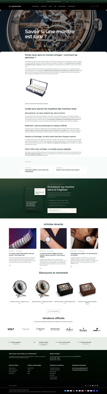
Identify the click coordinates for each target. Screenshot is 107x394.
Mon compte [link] (11, 373)
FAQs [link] (29, 371)
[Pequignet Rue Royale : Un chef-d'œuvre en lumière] (84, 238)
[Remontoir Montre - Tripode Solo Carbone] (42, 289)
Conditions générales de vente (45, 391)
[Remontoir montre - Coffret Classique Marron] (87, 289)
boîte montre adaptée (61, 149)
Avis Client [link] (52, 375)
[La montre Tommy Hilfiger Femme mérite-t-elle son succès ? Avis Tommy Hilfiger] (53, 238)
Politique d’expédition (37, 391)
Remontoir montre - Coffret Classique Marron (87, 302)
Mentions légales (53, 391)
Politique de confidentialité (22, 391)
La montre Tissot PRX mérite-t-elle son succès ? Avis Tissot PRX (21, 254)
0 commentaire (28, 161)
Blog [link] (29, 373)
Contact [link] (29, 369)
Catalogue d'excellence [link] (55, 368)
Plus (9, 265)
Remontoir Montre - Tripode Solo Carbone (42, 301)
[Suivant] (67, 1)
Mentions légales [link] (53, 378)
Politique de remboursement (13, 391)
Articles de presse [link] (53, 377)
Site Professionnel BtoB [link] (55, 369)
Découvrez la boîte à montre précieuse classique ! (36, 103)
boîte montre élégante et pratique (33, 153)
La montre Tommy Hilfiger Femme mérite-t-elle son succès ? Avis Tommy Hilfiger (52, 255)
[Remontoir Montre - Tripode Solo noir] (19, 289)
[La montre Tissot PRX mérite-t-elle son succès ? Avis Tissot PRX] (22, 238)
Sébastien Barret (37, 27)
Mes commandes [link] (12, 371)
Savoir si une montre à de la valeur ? (68, 170)
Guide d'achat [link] (31, 368)
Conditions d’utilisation (29, 391)
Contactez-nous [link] (12, 368)
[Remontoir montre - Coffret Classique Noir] (64, 289)
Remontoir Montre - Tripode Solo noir (19, 301)
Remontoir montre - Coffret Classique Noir (64, 301)
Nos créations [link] (53, 373)
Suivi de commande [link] (13, 369)
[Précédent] (40, 1)
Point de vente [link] (53, 371)
